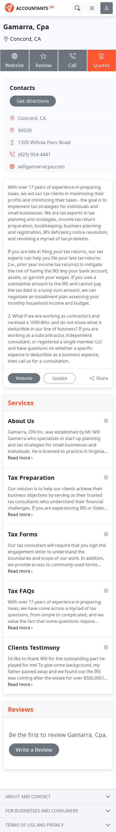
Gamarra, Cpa (26, 26)
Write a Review (34, 749)
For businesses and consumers (41, 811)
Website (14, 65)
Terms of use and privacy (34, 825)
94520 (25, 130)
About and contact (28, 797)
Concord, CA (25, 38)
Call (72, 65)
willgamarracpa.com (41, 166)
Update (59, 378)
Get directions (33, 101)
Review (44, 65)
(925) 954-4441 (34, 154)
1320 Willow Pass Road (44, 142)
